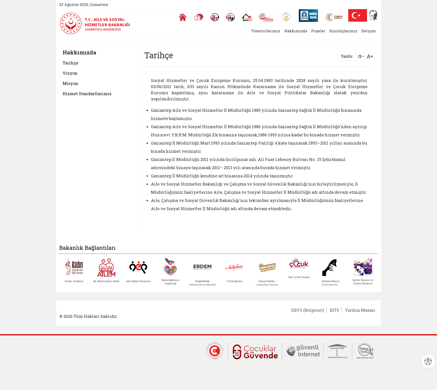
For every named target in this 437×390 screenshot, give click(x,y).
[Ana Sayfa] (182, 17)
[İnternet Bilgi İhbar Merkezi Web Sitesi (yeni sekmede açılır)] (365, 350)
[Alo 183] (214, 17)
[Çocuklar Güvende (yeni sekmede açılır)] (255, 351)
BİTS (334, 310)
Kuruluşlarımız (343, 30)
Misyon (70, 83)
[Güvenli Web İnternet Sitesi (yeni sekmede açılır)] (338, 350)
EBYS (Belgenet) (307, 310)
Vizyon (70, 73)
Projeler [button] (318, 30)
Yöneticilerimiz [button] (265, 30)
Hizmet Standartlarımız (87, 93)
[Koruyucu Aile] (247, 17)
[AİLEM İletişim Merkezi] (266, 17)
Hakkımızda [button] (295, 30)
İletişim (368, 30)
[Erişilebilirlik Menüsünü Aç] (428, 361)
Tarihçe (70, 63)
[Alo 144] (230, 17)
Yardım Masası (360, 310)
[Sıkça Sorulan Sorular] (198, 17)
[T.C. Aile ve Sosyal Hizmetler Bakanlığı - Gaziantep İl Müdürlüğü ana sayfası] (72, 23)
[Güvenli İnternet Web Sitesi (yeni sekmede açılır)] (303, 350)
